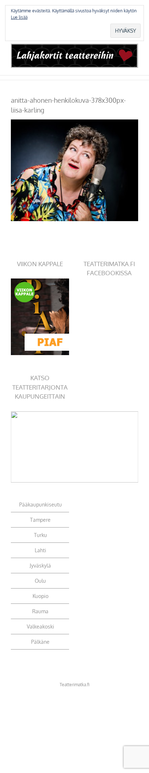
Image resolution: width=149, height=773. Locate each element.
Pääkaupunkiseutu (40, 504)
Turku (40, 535)
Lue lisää (19, 17)
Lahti (40, 550)
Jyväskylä (40, 565)
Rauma (40, 611)
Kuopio (40, 596)
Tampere (40, 520)
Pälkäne (40, 642)
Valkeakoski (40, 626)
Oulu (40, 581)
